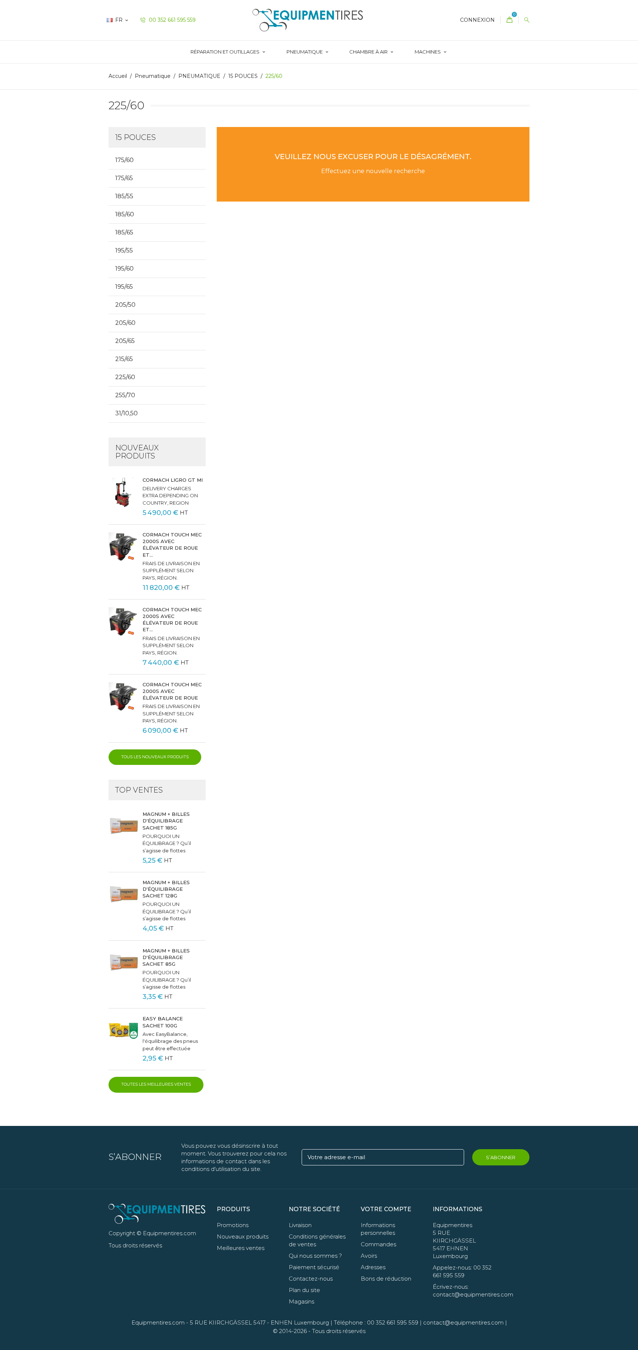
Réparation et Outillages (226, 52)
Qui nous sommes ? (315, 1255)
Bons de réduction (386, 1278)
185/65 (124, 232)
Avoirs (369, 1255)
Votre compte (386, 1209)
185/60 (124, 214)
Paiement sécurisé (314, 1267)
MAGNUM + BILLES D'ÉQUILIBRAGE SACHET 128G (166, 889)
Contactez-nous (311, 1278)
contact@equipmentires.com (463, 1322)
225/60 (125, 377)
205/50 (125, 304)
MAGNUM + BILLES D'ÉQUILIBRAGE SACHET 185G (166, 820)
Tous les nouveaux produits (155, 756)
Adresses (373, 1267)
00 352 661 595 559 (171, 20)
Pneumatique (305, 52)
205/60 (125, 322)
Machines (428, 52)
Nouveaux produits (242, 1236)
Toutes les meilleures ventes (156, 1084)
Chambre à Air (369, 52)
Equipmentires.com (158, 1322)
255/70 (125, 395)
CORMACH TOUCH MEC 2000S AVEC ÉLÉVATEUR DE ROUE (172, 691)
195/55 (124, 250)
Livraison (300, 1225)
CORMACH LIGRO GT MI (173, 480)
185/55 (124, 196)
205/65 (125, 340)
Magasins (301, 1301)
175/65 (124, 178)
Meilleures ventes (240, 1247)
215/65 (124, 359)
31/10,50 (126, 413)
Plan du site (304, 1290)
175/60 (124, 160)
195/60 (124, 268)
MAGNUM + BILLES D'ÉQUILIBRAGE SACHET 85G (166, 957)
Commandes (378, 1244)
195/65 (124, 286)
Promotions (232, 1225)
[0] (509, 20)
